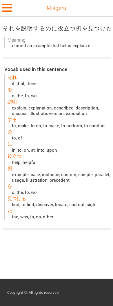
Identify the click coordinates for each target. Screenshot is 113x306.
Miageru (56, 7)
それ (12, 77)
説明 (12, 101)
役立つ (14, 156)
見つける (17, 198)
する (12, 119)
